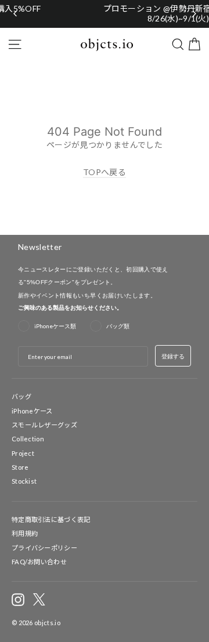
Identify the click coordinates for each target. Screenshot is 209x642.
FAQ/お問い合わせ (39, 561)
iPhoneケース (32, 411)
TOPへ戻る (104, 172)
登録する (173, 356)
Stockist (24, 481)
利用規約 (25, 533)
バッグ (21, 396)
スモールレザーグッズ (44, 425)
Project (23, 453)
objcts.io (47, 622)
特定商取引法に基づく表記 (51, 519)
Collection (28, 438)
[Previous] (15, 13)
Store (20, 467)
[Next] (193, 13)
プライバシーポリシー (44, 548)
